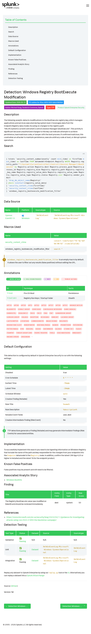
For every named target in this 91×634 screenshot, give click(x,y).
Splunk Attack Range (35, 575)
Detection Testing (15, 78)
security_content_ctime (15, 242)
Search (11, 32)
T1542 (10, 293)
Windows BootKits (14, 480)
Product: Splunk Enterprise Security (71, 107)
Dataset (35, 549)
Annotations (13, 46)
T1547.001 (12, 298)
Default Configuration (17, 50)
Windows (26, 218)
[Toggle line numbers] (82, 149)
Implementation (14, 55)
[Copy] (78, 149)
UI (68, 572)
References (12, 73)
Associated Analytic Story (18, 64)
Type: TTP (50, 107)
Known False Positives (17, 59)
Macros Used (13, 41)
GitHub (14, 586)
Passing (22, 541)
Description (13, 27)
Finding (11, 69)
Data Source (13, 36)
